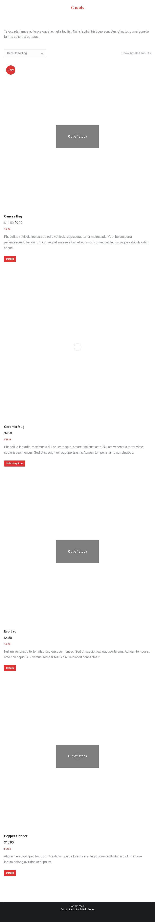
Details (10, 259)
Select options (14, 463)
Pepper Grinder (16, 836)
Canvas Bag (13, 216)
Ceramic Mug (14, 427)
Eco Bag (10, 631)
